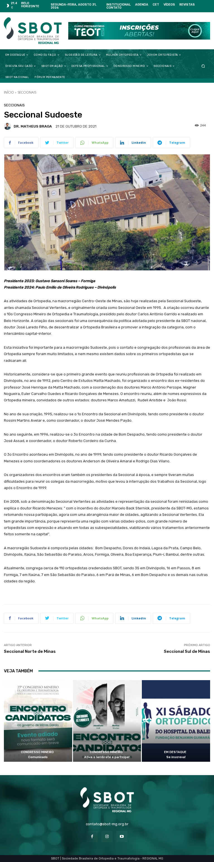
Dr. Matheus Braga (33, 126)
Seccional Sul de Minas (187, 651)
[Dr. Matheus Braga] (8, 126)
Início (9, 92)
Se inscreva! (176, 757)
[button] (203, 66)
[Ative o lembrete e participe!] (107, 721)
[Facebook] (92, 836)
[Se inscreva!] (176, 721)
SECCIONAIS (27, 92)
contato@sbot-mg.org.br (107, 824)
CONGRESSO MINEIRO (37, 752)
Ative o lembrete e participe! (107, 757)
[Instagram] (106, 836)
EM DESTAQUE (175, 752)
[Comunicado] (38, 721)
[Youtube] (121, 836)
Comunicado (38, 757)
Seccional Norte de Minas (30, 651)
